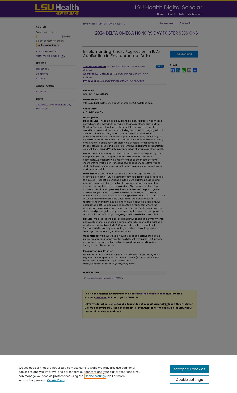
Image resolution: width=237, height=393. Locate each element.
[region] (118, 374)
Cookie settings (95, 376)
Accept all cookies (189, 369)
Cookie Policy (56, 380)
